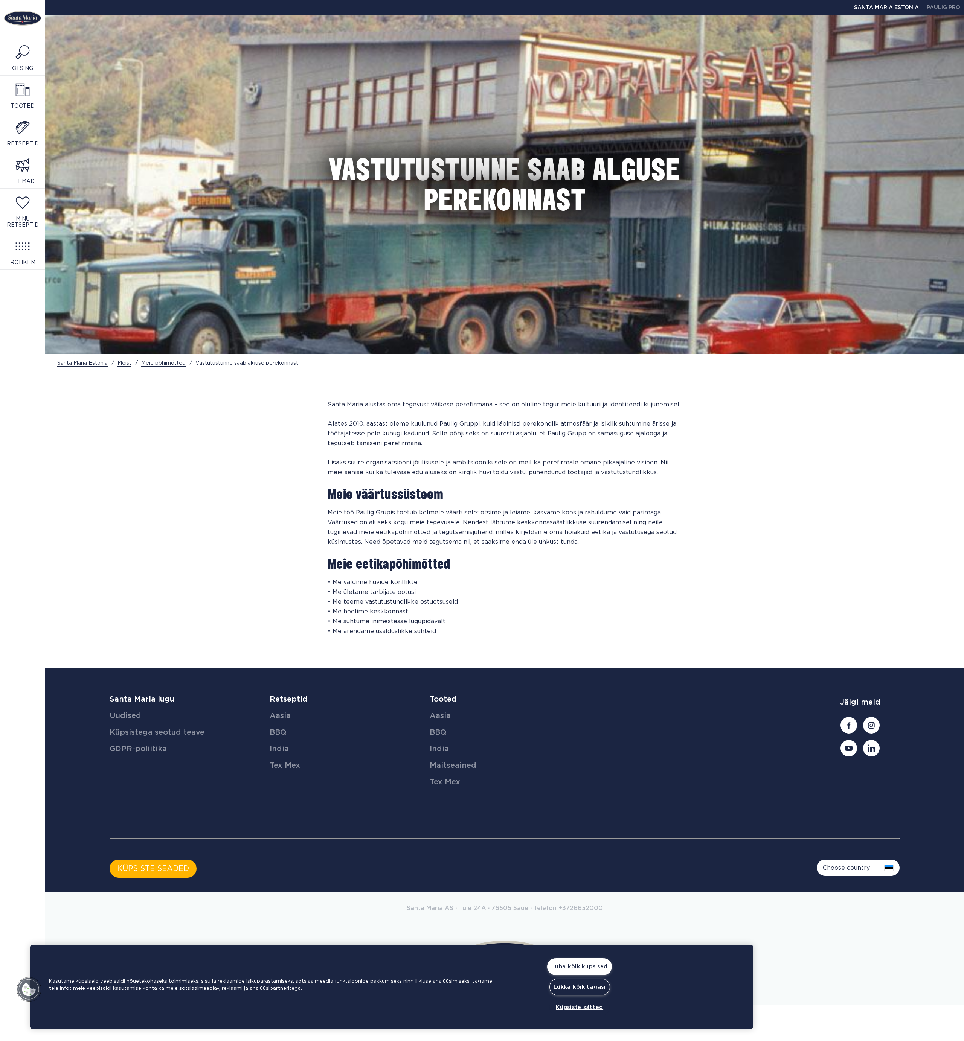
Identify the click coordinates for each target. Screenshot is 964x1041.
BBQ (278, 732)
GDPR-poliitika (138, 749)
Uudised (125, 716)
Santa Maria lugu (142, 699)
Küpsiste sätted (579, 1007)
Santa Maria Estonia (886, 7)
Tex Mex (285, 765)
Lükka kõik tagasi (580, 987)
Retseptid (289, 699)
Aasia (280, 716)
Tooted (443, 699)
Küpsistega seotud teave (157, 732)
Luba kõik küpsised (579, 966)
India (279, 749)
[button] (29, 989)
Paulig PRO (943, 7)
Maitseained (453, 765)
